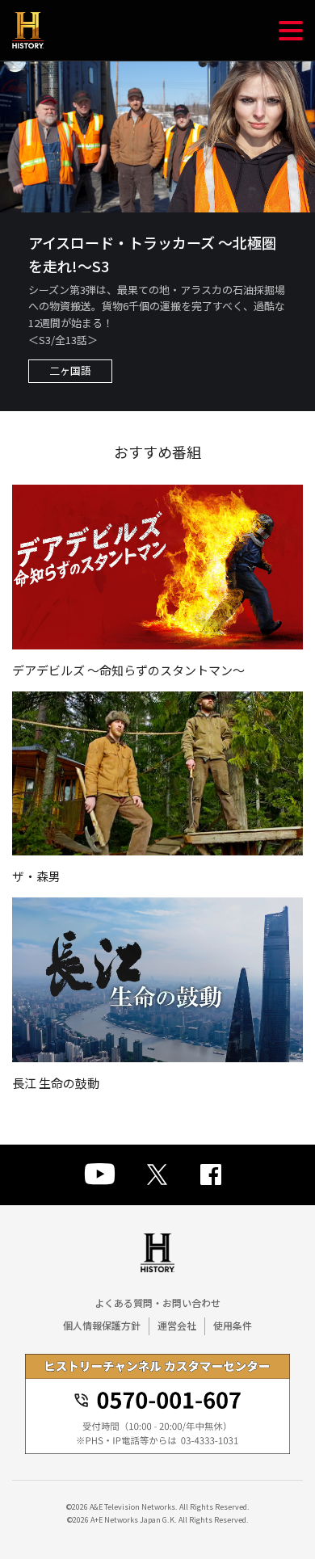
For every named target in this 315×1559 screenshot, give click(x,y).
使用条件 (232, 1325)
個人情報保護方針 (102, 1325)
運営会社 (177, 1325)
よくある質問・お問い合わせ (157, 1302)
